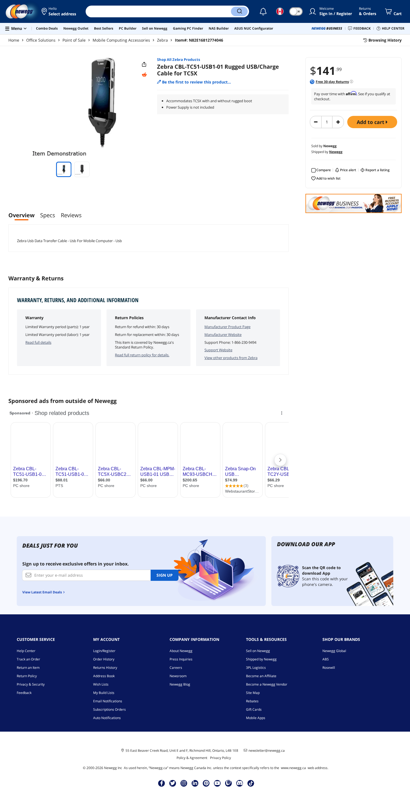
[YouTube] (217, 783)
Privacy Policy (220, 757)
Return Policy (27, 676)
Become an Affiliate (261, 676)
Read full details (38, 342)
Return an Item (28, 667)
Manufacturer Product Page (227, 326)
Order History (103, 659)
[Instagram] (184, 783)
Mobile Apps (255, 717)
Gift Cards (254, 709)
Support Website (218, 349)
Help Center (26, 650)
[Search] (239, 11)
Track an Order (28, 659)
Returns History (105, 667)
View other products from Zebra (230, 357)
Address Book (104, 676)
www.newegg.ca (293, 767)
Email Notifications (107, 701)
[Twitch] (228, 783)
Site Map (253, 692)
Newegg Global (334, 650)
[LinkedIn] (195, 783)
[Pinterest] (206, 783)
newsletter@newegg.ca (267, 750)
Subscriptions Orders (109, 709)
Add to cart (371, 122)
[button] (59, 11)
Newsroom (178, 676)
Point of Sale (74, 40)
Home (13, 40)
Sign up (164, 575)
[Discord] (240, 783)
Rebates (252, 701)
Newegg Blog (180, 684)
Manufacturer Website (223, 334)
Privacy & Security (31, 684)
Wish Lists (100, 684)
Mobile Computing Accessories (121, 40)
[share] (144, 64)
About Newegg (181, 650)
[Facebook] (161, 783)
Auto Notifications (107, 717)
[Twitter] (172, 783)
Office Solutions (41, 40)
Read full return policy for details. (142, 354)
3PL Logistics (256, 667)
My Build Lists (103, 692)
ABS (325, 659)
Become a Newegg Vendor (266, 684)
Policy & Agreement (192, 757)
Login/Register (104, 650)
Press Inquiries (181, 659)
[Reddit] (144, 74)
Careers (176, 667)
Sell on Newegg (258, 650)
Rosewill (328, 667)
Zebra (162, 40)
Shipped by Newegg (261, 659)
